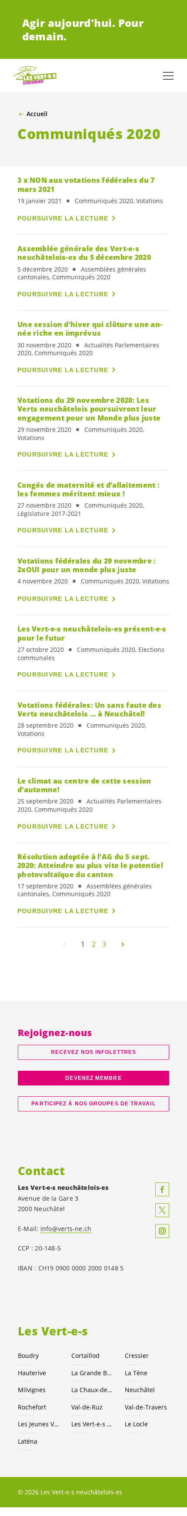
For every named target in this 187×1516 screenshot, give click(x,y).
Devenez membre (93, 1078)
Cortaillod (85, 1355)
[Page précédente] (64, 944)
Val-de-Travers (146, 1407)
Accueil (37, 114)
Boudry (28, 1355)
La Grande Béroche (92, 1373)
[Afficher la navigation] (168, 76)
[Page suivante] (122, 944)
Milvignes (32, 1390)
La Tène (136, 1373)
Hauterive (32, 1373)
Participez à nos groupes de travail (93, 1104)
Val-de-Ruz (87, 1407)
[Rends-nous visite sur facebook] (162, 1189)
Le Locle (136, 1424)
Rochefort (32, 1407)
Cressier (137, 1355)
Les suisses (92, 1424)
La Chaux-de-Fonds (92, 1390)
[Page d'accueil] (35, 75)
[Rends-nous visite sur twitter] (162, 1210)
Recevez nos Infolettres (93, 1052)
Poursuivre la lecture (62, 218)
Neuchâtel (140, 1390)
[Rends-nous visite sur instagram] (162, 1231)
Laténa (27, 1441)
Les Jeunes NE (39, 1424)
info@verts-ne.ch (66, 1228)
